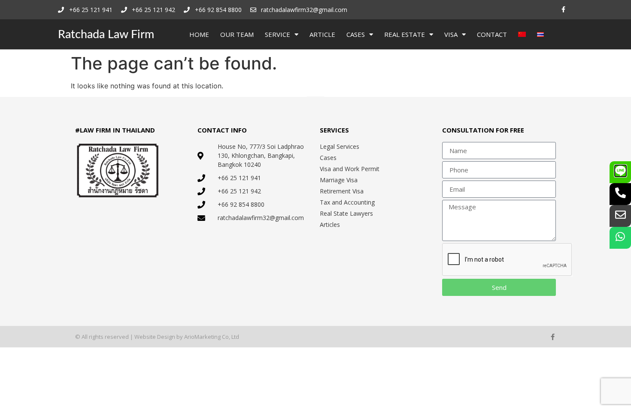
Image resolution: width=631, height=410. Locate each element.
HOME (199, 34)
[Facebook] (563, 9)
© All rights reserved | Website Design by (129, 337)
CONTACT (492, 34)
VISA (451, 34)
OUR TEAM (237, 34)
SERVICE (277, 34)
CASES (355, 34)
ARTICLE (322, 34)
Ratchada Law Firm (106, 34)
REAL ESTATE (404, 34)
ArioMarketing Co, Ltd (211, 337)
